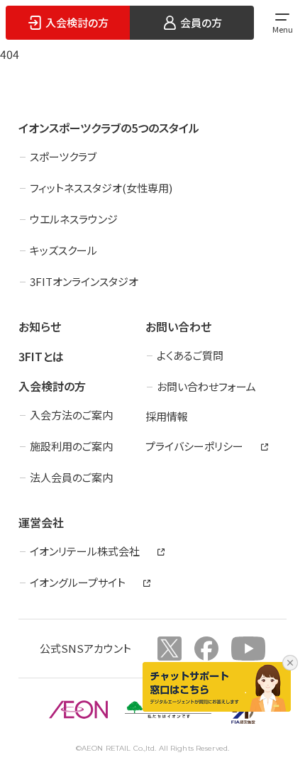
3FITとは (41, 356)
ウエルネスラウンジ (74, 218)
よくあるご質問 (190, 355)
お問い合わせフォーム (206, 386)
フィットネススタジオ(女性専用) (101, 187)
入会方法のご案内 (71, 414)
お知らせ (39, 326)
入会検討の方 (52, 386)
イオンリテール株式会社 (85, 551)
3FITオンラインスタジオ (84, 281)
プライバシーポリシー (194, 446)
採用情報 (166, 416)
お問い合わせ (178, 326)
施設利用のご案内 (71, 446)
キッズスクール (63, 250)
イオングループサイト (78, 582)
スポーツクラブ (63, 156)
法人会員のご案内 (71, 477)
